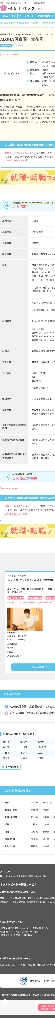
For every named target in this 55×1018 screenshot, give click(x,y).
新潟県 (34, 817)
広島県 (34, 839)
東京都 (34, 802)
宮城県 (46, 810)
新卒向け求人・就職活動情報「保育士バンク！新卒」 (24, 876)
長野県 (46, 817)
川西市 (6, 753)
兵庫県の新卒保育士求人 (28, 23)
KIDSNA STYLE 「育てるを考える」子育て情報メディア (25, 928)
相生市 (6, 747)
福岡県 (34, 846)
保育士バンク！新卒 (8, 23)
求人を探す (9, 15)
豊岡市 (23, 747)
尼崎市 (41, 741)
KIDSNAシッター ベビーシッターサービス (19, 932)
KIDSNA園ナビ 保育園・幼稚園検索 (16, 935)
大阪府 (34, 824)
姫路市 (23, 741)
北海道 (34, 810)
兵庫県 (46, 824)
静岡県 (46, 832)
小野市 (23, 753)
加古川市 (42, 747)
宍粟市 (41, 758)
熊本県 (46, 846)
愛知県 (34, 832)
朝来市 (6, 758)
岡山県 (46, 839)
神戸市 (6, 741)
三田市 (41, 753)
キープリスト (26, 15)
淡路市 (23, 758)
